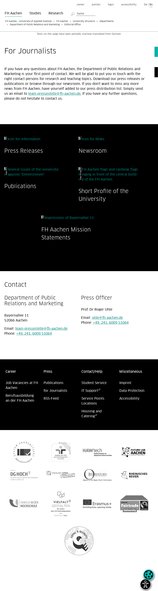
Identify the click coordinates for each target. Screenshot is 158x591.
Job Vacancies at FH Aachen (22, 385)
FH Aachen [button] (13, 13)
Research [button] (56, 13)
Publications (20, 186)
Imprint (125, 383)
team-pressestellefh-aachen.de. (54, 93)
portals (96, 4)
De (145, 4)
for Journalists (55, 390)
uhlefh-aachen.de (107, 317)
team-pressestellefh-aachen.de (41, 328)
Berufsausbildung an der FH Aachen (20, 398)
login (111, 4)
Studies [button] (35, 13)
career (80, 4)
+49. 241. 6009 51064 (34, 333)
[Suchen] (73, 13)
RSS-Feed (51, 398)
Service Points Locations (92, 401)
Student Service (94, 383)
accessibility (129, 4)
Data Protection (131, 390)
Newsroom (93, 151)
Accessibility (129, 398)
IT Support (89, 390)
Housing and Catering (91, 414)
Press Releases (23, 151)
